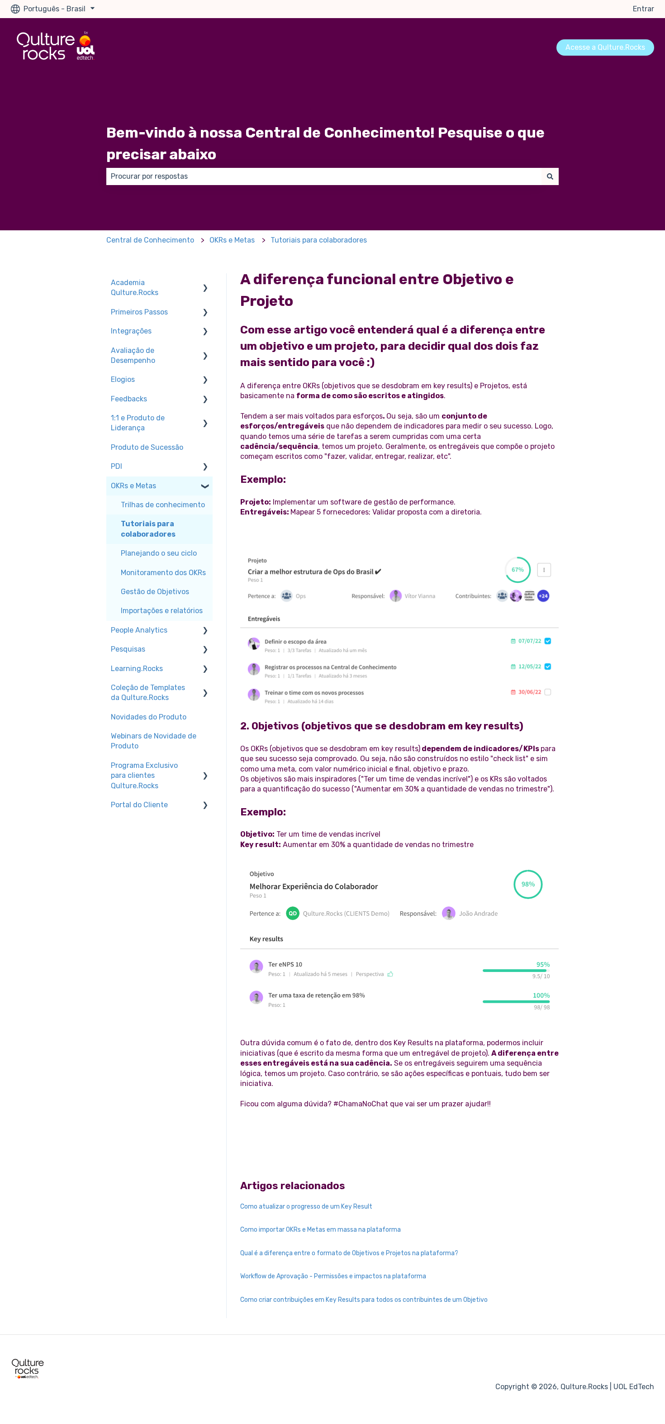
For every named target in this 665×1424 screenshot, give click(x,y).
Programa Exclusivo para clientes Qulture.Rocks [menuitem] (144, 775)
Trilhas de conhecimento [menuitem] (163, 504)
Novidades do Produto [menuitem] (148, 717)
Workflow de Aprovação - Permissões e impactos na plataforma (333, 1276)
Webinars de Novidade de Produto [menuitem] (153, 741)
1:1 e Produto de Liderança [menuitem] (138, 423)
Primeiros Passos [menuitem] (139, 312)
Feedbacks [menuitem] (129, 399)
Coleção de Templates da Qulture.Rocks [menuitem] (148, 692)
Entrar (643, 9)
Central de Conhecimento (150, 240)
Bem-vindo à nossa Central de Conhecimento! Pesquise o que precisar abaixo (325, 143)
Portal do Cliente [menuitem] (139, 804)
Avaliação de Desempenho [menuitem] (133, 355)
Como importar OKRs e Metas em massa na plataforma (320, 1229)
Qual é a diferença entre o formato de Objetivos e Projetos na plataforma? (349, 1253)
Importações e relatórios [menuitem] (162, 610)
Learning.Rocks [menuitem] (137, 668)
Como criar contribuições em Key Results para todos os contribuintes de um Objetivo (364, 1300)
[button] (205, 283)
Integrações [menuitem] (131, 331)
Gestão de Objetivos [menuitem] (155, 591)
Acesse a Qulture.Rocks (605, 47)
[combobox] (324, 176)
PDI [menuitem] (116, 466)
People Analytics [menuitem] (139, 630)
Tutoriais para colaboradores (319, 240)
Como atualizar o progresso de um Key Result (306, 1206)
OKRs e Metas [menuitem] (133, 485)
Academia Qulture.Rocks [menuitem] (134, 287)
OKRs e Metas (232, 240)
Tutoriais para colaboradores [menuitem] (148, 528)
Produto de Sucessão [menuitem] (147, 447)
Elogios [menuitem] (123, 379)
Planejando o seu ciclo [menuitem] (159, 553)
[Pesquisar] (550, 176)
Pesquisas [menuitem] (128, 649)
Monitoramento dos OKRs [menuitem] (163, 572)
